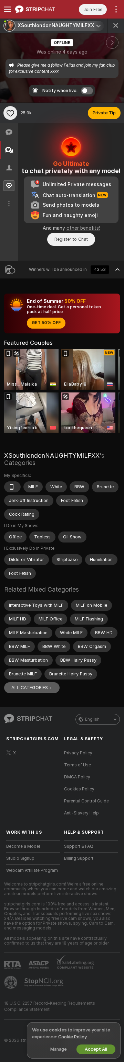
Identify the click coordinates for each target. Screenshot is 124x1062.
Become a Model (23, 846)
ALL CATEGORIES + (31, 687)
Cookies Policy (79, 789)
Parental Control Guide (86, 801)
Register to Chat (71, 239)
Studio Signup (20, 858)
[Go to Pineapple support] (11, 982)
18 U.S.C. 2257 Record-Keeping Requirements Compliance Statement (49, 1006)
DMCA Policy (77, 777)
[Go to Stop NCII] (44, 982)
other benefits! (83, 228)
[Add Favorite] (10, 113)
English (92, 719)
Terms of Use (77, 765)
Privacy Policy (78, 753)
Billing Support (78, 858)
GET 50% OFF (46, 322)
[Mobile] (12, 486)
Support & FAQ (78, 846)
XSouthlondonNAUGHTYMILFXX (52, 455)
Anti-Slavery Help (81, 813)
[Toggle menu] (7, 9)
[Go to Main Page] (38, 9)
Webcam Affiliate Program (32, 870)
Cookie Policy (72, 1036)
